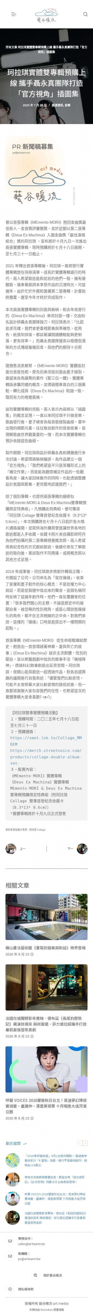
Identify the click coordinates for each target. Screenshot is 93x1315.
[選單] (13, 14)
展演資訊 (57, 105)
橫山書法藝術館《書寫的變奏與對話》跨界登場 (45, 948)
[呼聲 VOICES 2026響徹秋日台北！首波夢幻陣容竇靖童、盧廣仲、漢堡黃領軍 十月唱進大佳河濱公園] (46, 1069)
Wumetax (47, 1309)
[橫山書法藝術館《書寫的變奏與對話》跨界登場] (46, 917)
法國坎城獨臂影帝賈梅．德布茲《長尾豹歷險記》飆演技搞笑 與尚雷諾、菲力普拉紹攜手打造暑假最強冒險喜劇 (46, 1023)
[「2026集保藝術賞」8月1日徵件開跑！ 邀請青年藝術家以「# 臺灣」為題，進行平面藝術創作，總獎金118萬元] (12, 1160)
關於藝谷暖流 (52, 1275)
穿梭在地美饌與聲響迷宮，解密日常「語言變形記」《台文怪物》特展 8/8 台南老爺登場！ (55, 1179)
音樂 (67, 105)
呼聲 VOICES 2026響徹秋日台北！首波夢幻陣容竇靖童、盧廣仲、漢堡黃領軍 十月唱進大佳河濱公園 (46, 1105)
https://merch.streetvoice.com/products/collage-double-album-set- (46, 757)
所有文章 (11, 47)
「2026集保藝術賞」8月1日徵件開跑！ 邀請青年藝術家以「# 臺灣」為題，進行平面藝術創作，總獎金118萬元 (56, 1160)
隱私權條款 (26, 1289)
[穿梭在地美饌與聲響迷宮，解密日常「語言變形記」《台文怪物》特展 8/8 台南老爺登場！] (12, 1179)
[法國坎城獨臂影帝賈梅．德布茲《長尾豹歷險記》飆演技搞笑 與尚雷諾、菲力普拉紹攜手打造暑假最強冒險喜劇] (46, 987)
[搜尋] (85, 14)
